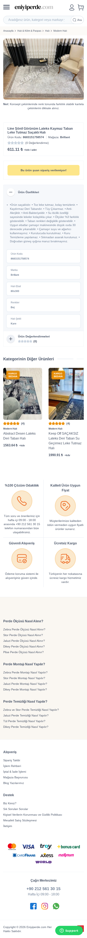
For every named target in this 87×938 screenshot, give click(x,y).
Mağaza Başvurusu (15, 777)
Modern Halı (60, 30)
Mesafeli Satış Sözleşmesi (20, 820)
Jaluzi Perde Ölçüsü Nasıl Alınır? (24, 640)
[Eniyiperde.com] (40, 7)
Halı (47, 30)
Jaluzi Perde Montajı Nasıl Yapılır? (25, 683)
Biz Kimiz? (9, 803)
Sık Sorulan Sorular (15, 809)
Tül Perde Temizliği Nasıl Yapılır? (24, 721)
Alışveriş (10, 752)
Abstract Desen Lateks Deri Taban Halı (19, 436)
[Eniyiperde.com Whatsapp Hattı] (56, 906)
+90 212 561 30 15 (43, 889)
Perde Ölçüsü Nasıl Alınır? (23, 621)
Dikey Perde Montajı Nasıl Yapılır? (25, 689)
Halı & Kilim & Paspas (29, 30)
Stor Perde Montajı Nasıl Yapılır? (24, 678)
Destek (8, 795)
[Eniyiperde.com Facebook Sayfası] (33, 906)
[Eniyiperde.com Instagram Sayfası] (44, 906)
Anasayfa (8, 30)
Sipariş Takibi (11, 760)
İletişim (7, 826)
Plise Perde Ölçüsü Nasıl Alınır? (23, 652)
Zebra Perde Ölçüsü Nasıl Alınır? (24, 629)
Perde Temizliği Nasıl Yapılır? (25, 701)
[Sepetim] (81, 7)
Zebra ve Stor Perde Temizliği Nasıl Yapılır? (31, 709)
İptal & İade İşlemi (14, 771)
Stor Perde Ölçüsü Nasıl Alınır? (23, 635)
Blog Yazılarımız (13, 783)
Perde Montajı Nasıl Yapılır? (24, 664)
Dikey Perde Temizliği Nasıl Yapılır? (25, 726)
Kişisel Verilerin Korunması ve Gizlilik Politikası (32, 814)
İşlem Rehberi (12, 766)
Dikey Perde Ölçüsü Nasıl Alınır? (24, 646)
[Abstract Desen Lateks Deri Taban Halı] (22, 394)
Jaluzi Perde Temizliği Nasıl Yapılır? (26, 715)
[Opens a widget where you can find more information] (69, 931)
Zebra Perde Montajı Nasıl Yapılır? (25, 672)
